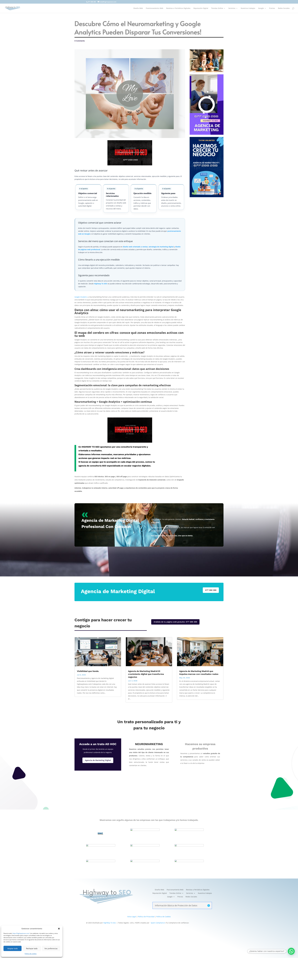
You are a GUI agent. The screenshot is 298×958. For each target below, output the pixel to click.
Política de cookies (31, 954)
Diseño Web (138, 8)
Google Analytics (80, 297)
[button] (59, 928)
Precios (272, 8)
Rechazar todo (31, 948)
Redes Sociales (284, 8)
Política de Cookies (163, 916)
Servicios (231, 8)
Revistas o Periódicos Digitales (178, 8)
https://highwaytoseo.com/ (21, 933)
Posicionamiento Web (154, 8)
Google (261, 8)
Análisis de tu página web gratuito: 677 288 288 (175, 622)
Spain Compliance (158, 923)
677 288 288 (92, 2)
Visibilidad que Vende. (88, 671)
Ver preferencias (51, 948)
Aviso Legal (131, 916)
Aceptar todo (12, 948)
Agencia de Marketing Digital (98, 760)
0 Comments (79, 41)
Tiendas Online (217, 8)
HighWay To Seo (109, 923)
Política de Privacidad (146, 916)
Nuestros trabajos (248, 8)
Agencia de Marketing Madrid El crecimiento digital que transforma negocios (146, 674)
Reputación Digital (200, 8)
